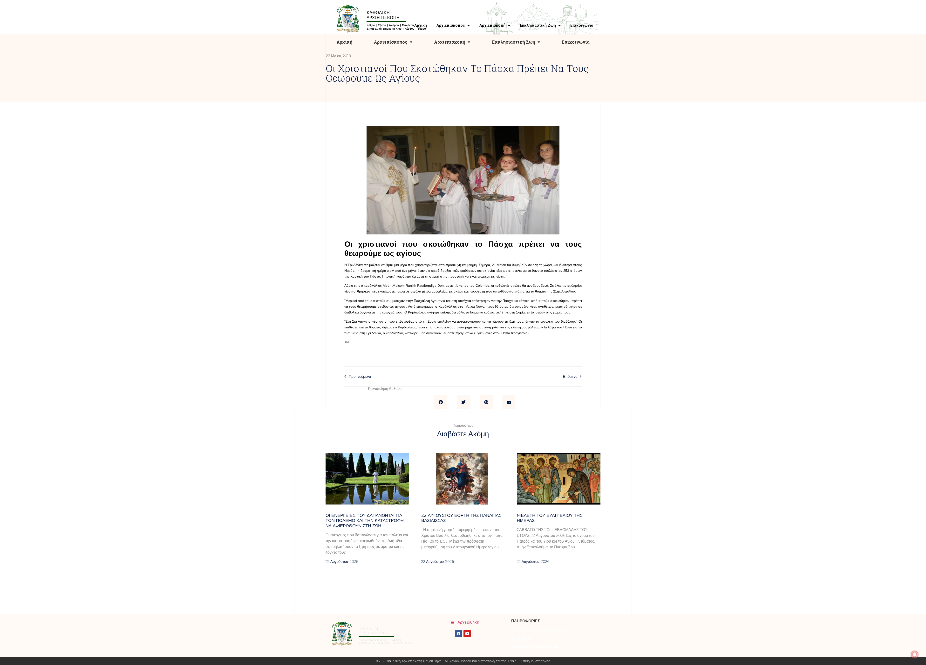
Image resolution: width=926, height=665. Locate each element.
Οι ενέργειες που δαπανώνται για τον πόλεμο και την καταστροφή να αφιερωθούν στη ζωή (365, 520)
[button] (440, 402)
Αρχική (344, 42)
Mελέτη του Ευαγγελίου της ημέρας (549, 518)
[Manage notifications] (915, 654)
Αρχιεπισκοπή (449, 42)
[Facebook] (458, 633)
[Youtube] (467, 633)
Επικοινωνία (576, 42)
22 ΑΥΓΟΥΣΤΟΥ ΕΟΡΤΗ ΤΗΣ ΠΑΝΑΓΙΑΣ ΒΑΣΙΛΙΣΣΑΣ (461, 518)
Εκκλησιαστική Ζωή (513, 42)
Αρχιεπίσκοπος (390, 42)
